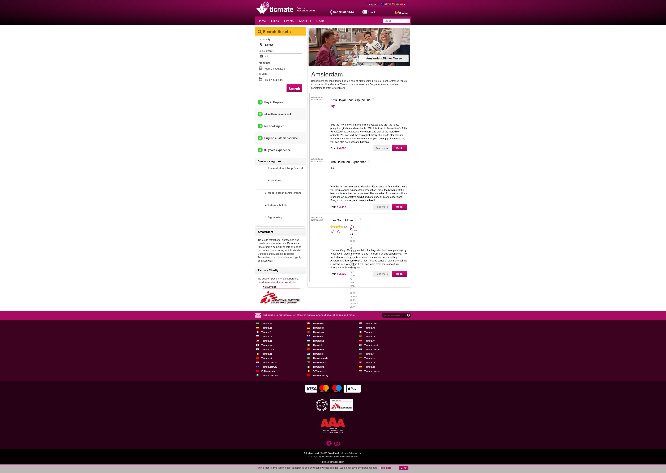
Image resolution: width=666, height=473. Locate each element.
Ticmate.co (369, 366)
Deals (320, 21)
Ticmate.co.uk (371, 345)
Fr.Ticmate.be (319, 371)
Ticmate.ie (318, 345)
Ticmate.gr (318, 353)
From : (265, 62)
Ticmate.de (318, 327)
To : (263, 74)
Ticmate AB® (352, 456)
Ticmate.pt (369, 336)
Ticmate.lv (369, 340)
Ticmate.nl (369, 327)
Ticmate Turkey (320, 375)
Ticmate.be (266, 353)
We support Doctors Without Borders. (278, 280)
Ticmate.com (370, 323)
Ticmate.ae (369, 358)
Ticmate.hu (318, 340)
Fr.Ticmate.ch (268, 371)
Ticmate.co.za (320, 362)
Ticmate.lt (369, 353)
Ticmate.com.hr (269, 362)
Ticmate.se (266, 323)
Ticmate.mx (319, 366)
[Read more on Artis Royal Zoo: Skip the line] (333, 106)
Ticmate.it (369, 332)
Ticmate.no (318, 332)
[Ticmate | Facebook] (329, 443)
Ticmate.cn (318, 349)
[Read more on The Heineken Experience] (333, 168)
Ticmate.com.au (269, 366)
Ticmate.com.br (320, 358)
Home (262, 21)
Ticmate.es (266, 327)
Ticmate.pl (266, 336)
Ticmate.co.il (267, 349)
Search (294, 88)
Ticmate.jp (266, 345)
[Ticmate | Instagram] (337, 443)
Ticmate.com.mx (269, 375)
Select (264, 39)
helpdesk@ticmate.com (351, 453)
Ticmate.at (266, 358)
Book (399, 148)
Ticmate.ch (369, 362)
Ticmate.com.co (372, 371)
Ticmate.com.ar (372, 349)
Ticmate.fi (318, 336)
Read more (381, 148)
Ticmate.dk (318, 323)
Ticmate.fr (266, 332)
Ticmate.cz (266, 340)
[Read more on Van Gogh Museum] (352, 227)
